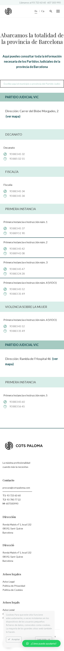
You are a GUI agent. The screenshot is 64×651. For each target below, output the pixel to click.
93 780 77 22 (14, 499)
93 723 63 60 (39, 2)
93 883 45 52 (17, 289)
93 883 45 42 (17, 248)
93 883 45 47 (17, 268)
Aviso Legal (9, 581)
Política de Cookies (13, 589)
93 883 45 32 (17, 154)
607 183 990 (54, 2)
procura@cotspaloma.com (16, 487)
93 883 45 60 (17, 401)
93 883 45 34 (17, 191)
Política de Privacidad (14, 585)
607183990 (12, 503)
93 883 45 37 (17, 228)
